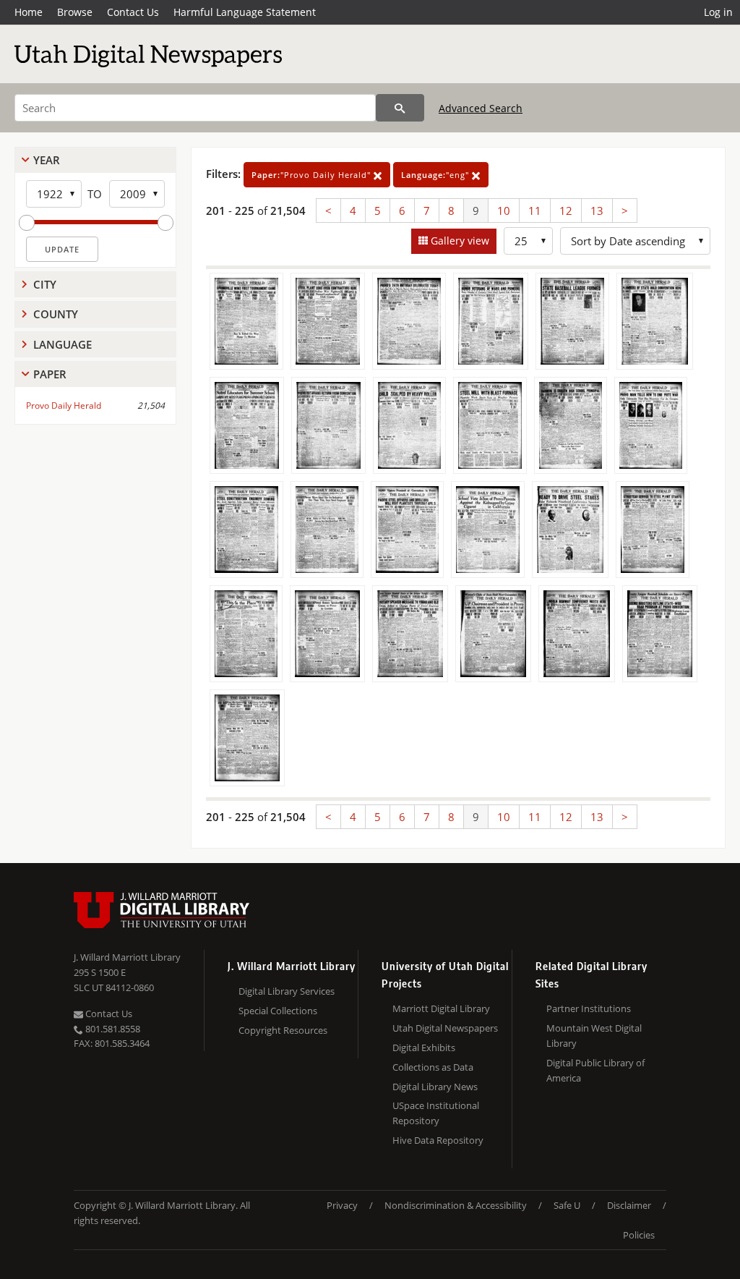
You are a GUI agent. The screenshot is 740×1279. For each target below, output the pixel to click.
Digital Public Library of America (595, 1070)
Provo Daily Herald (63, 405)
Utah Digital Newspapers (445, 1027)
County (55, 314)
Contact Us (133, 12)
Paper (49, 374)
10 (503, 210)
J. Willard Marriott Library (127, 957)
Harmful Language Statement (244, 12)
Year (46, 160)
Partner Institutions (588, 1008)
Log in (718, 12)
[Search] (400, 108)
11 (534, 210)
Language (62, 344)
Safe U (567, 1205)
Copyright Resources (282, 1030)
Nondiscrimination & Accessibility (455, 1205)
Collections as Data (432, 1067)
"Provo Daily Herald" (312, 174)
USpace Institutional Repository (435, 1113)
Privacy (342, 1205)
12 (565, 210)
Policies (639, 1234)
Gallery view (458, 240)
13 (596, 210)
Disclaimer (629, 1205)
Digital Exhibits (423, 1047)
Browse (74, 12)
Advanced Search (480, 108)
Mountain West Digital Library (594, 1035)
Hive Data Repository (437, 1140)
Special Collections (277, 1010)
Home (28, 12)
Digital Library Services (286, 991)
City (44, 284)
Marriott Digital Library (441, 1008)
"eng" (436, 174)
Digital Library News (435, 1086)
